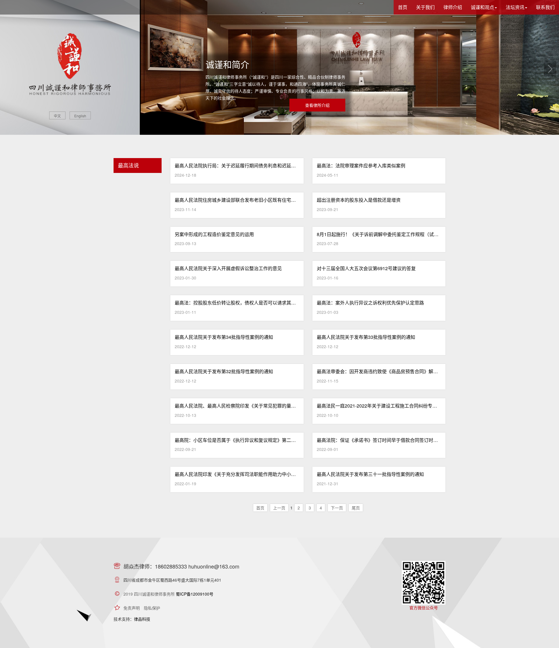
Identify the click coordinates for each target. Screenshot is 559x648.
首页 (402, 7)
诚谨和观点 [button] (482, 7)
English (80, 115)
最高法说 (128, 165)
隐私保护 (152, 608)
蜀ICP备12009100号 (194, 594)
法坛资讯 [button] (515, 7)
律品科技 (142, 619)
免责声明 (131, 608)
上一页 (279, 508)
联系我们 (545, 7)
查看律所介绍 (317, 105)
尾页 (356, 508)
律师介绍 (452, 7)
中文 (57, 115)
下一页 (337, 508)
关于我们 (425, 7)
